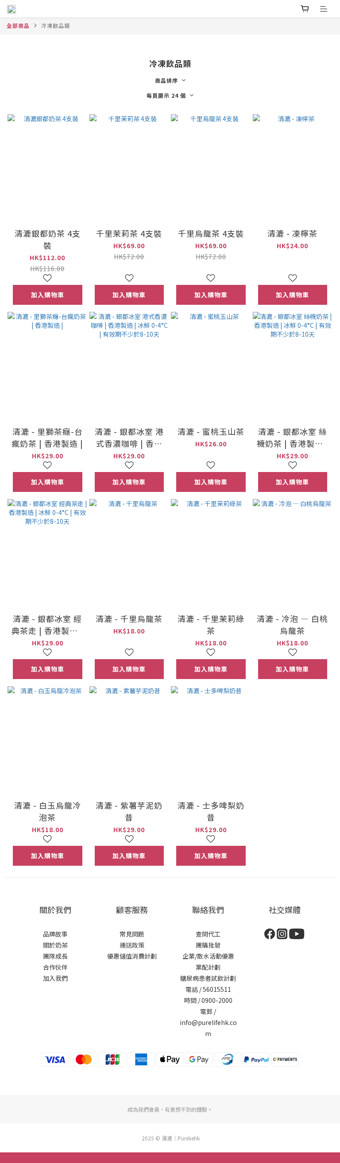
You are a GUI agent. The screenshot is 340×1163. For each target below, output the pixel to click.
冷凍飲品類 (55, 25)
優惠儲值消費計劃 (132, 956)
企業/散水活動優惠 (208, 956)
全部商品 (18, 25)
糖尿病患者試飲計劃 (208, 978)
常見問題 (132, 933)
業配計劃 (208, 967)
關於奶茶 (55, 944)
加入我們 (55, 978)
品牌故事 (55, 933)
